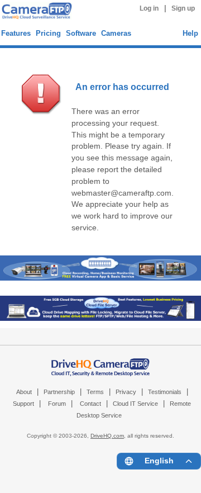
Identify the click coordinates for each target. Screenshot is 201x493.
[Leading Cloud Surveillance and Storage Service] (100, 278)
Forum (57, 403)
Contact (90, 403)
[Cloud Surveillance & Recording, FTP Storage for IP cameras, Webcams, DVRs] (35, 12)
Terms (95, 391)
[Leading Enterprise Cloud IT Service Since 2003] (100, 318)
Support (23, 403)
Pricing (48, 33)
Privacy (126, 391)
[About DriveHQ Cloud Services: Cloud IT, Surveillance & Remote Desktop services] (100, 361)
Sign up (183, 8)
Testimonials (164, 391)
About (24, 391)
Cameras (116, 33)
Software (81, 33)
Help (190, 33)
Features (16, 33)
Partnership (59, 391)
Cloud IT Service (135, 403)
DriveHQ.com (107, 436)
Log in (149, 8)
